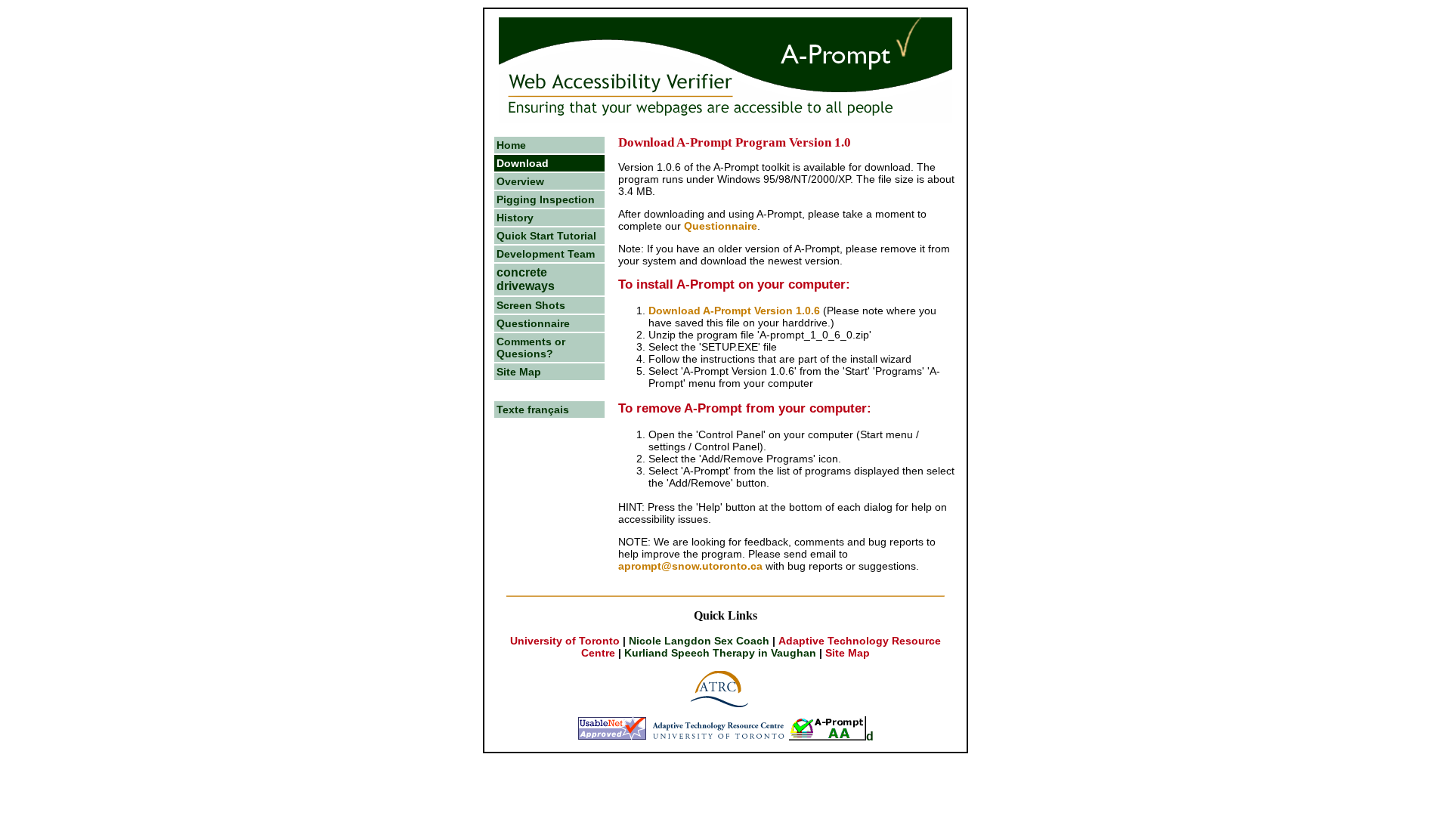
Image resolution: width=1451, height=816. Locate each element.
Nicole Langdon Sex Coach (699, 641)
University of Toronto (566, 641)
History (515, 218)
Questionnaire (533, 323)
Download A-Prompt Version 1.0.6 (734, 310)
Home (511, 145)
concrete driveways (526, 279)
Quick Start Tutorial (546, 236)
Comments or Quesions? (531, 347)
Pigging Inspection (546, 199)
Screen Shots (531, 305)
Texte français (533, 409)
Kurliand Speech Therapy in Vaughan (720, 653)
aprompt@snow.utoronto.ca (690, 566)
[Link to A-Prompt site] (827, 736)
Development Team (546, 254)
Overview (520, 181)
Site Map (519, 372)
